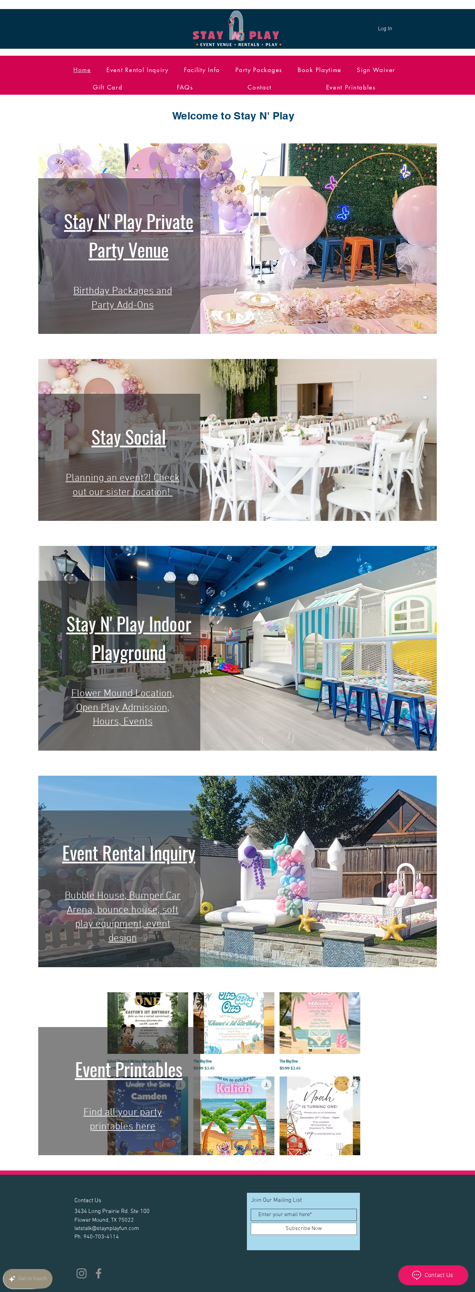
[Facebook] (98, 1273)
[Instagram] (81, 1273)
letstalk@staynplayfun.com (106, 1228)
